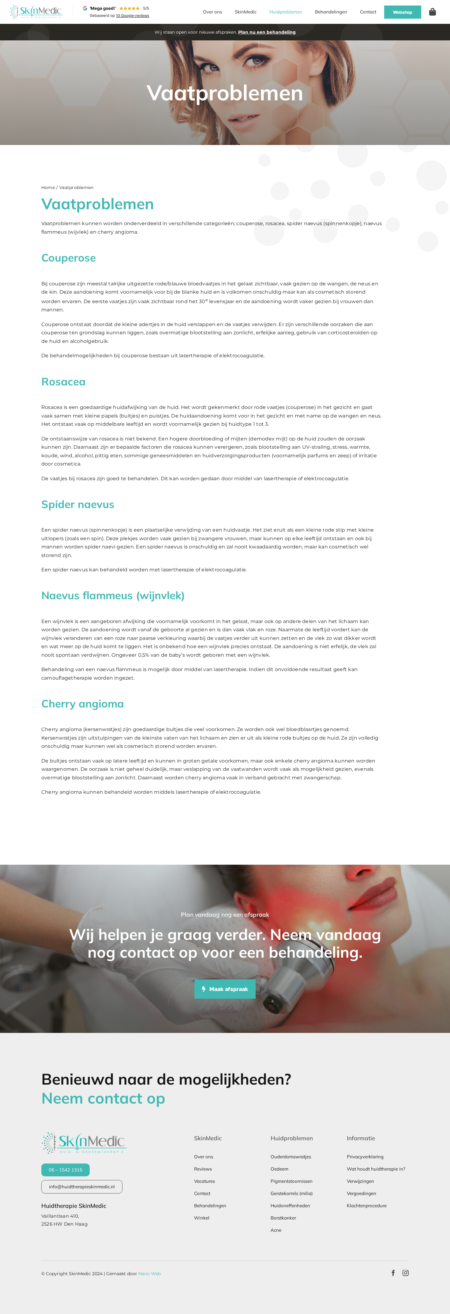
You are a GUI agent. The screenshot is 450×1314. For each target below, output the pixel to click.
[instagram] (406, 1273)
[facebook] (393, 1273)
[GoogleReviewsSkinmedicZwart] (116, 7)
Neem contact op (103, 1098)
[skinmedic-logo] (36, 7)
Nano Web (149, 1273)
